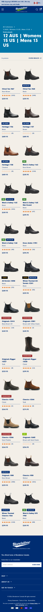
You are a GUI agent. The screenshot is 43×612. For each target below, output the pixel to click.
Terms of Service (19, 605)
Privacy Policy (34, 603)
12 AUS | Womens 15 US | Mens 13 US (16, 29)
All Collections (8, 27)
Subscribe (36, 564)
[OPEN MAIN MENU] (3, 9)
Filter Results (34, 58)
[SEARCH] (37, 9)
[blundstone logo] (22, 9)
